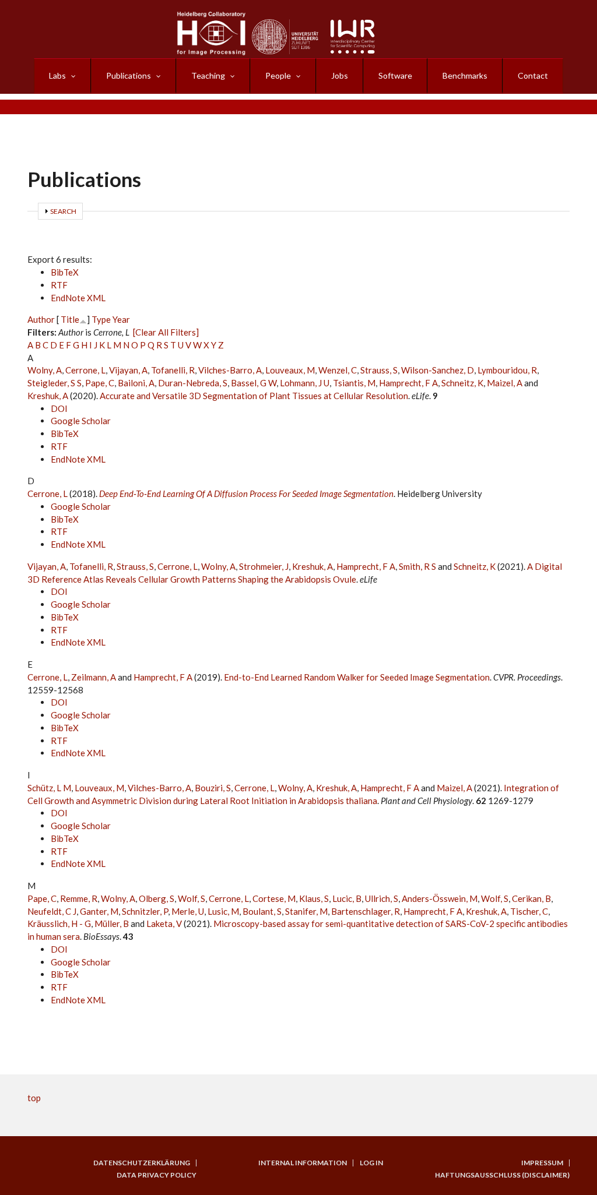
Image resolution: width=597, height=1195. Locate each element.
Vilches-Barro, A (230, 370)
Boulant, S (262, 911)
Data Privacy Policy (156, 1175)
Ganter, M (99, 911)
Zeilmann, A (93, 677)
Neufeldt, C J (51, 911)
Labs (57, 75)
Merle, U (187, 911)
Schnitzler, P (145, 911)
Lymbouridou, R (507, 370)
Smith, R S (417, 566)
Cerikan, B (531, 898)
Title (70, 319)
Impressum (542, 1162)
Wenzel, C (337, 370)
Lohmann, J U (304, 383)
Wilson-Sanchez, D (437, 370)
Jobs (339, 75)
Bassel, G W (253, 383)
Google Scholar (81, 420)
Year (121, 319)
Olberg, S (156, 898)
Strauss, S (379, 370)
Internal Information (302, 1162)
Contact (533, 75)
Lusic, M (223, 911)
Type (101, 319)
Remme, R (78, 898)
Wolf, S (191, 898)
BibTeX (65, 272)
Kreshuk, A (47, 395)
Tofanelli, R (173, 370)
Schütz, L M (49, 787)
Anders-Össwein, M (439, 898)
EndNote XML (78, 297)
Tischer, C (529, 911)
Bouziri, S (213, 787)
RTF (59, 285)
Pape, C (99, 383)
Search (63, 211)
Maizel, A (504, 383)
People (278, 75)
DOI (59, 408)
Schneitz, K (462, 383)
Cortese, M (274, 898)
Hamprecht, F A (408, 383)
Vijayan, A (128, 370)
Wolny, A (44, 370)
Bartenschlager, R (365, 911)
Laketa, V (164, 923)
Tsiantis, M (354, 383)
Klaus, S (314, 898)
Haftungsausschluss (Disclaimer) (502, 1175)
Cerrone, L (85, 370)
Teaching (208, 75)
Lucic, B (346, 898)
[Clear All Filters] (166, 332)
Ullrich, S (381, 898)
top (34, 1097)
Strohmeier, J (264, 566)
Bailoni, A (136, 383)
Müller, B (111, 923)
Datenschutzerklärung (141, 1162)
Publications (128, 75)
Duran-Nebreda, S (192, 383)
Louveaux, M (290, 370)
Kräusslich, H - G (59, 923)
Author (41, 319)
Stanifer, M (306, 911)
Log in (371, 1162)
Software (395, 75)
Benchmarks (465, 75)
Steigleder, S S (54, 383)
